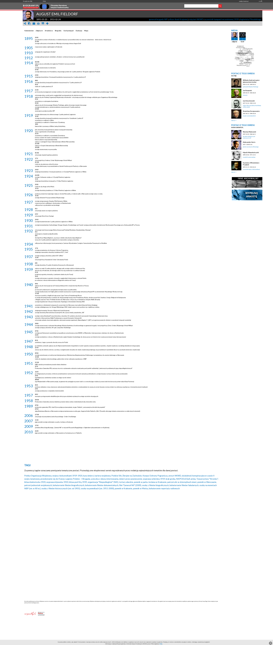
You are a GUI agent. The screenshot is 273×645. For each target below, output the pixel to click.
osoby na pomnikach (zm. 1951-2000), (97, 488)
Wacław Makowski (249, 132)
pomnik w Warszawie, (207, 482)
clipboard (29, 23)
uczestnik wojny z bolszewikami (251, 169)
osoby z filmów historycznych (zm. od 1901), (60, 488)
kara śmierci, (88, 475)
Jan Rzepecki (247, 90)
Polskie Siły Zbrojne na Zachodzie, (126, 475)
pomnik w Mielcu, (141, 488)
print (38, 23)
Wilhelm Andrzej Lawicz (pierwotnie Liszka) (251, 81)
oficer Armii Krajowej (178, 19)
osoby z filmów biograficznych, (155, 485)
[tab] (30, 30)
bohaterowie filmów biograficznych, (69, 485)
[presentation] (29, 30)
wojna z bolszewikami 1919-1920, (67, 475)
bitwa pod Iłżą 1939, (78, 482)
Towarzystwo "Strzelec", (207, 479)
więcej (233, 120)
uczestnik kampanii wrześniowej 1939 (222, 19)
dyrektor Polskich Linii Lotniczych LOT (249, 137)
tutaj (161, 644)
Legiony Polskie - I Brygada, (78, 479)
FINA (44, 1)
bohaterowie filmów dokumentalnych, (102, 485)
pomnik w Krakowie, (124, 488)
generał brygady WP (158, 19)
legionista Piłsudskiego (250, 19)
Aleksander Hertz (249, 142)
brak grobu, (171, 479)
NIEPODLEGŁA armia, (186, 479)
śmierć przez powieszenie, (131, 479)
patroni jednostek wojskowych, (38, 485)
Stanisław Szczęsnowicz (251, 111)
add (47, 23)
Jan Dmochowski (249, 101)
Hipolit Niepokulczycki (251, 152)
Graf (242, 41)
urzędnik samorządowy (249, 157)
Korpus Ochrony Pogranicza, (155, 475)
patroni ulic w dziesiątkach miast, (182, 482)
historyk (245, 95)
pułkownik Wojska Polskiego (250, 86)
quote (42, 23)
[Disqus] (121, 518)
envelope (33, 23)
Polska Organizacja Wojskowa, (38, 475)
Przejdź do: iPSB (27, 1)
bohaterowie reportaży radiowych (164, 488)
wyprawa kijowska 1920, (57, 482)
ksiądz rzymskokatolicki (249, 115)
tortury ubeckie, (126, 482)
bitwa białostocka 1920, (35, 482)
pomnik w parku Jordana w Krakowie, (150, 482)
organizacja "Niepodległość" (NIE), (103, 482)
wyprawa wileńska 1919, (154, 479)
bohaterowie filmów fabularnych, (184, 485)
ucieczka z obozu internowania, (105, 479)
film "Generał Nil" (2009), (130, 485)
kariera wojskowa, (103, 475)
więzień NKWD (196, 19)
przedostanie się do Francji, (52, 479)
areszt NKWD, (175, 475)
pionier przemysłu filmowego (250, 146)
